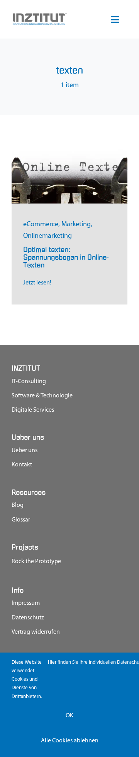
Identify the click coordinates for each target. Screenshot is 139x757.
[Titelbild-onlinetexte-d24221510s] (69, 149)
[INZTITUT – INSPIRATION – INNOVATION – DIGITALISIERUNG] (39, 15)
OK (69, 716)
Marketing (76, 224)
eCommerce (40, 224)
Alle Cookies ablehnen (69, 741)
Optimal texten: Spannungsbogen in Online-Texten (66, 257)
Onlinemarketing (47, 236)
